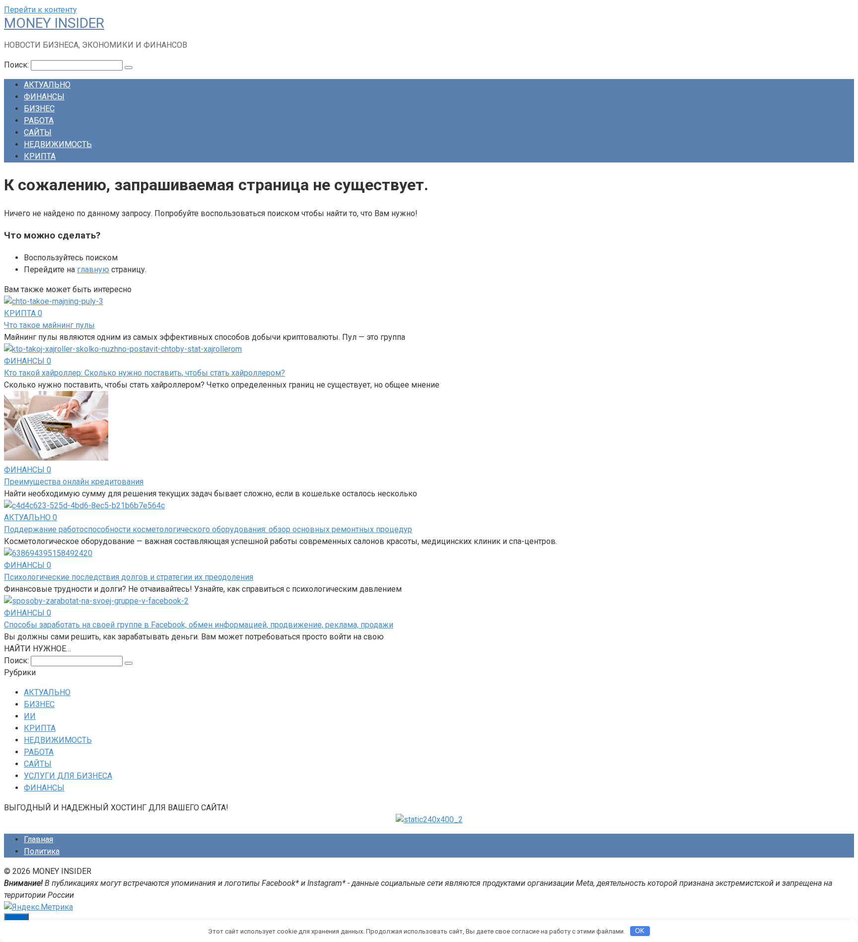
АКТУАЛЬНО (47, 84)
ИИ (30, 716)
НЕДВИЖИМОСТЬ (58, 144)
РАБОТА (39, 120)
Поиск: (17, 65)
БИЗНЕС (39, 108)
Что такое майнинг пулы (49, 325)
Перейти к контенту (40, 9)
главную (93, 269)
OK (639, 931)
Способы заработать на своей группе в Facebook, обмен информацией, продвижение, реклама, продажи (198, 624)
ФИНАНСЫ (44, 96)
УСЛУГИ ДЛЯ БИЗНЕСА (68, 776)
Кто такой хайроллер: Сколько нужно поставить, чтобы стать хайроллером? (144, 373)
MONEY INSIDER (54, 23)
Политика (42, 851)
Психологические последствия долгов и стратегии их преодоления (128, 577)
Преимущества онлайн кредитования (73, 481)
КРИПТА (40, 156)
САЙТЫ (38, 132)
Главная (38, 839)
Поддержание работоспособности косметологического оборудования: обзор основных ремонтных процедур (208, 529)
